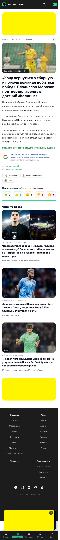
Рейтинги (14, 437)
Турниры (14, 442)
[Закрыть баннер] (51, 513)
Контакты (43, 472)
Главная (6, 39)
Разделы (14, 415)
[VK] (29, 487)
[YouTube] (36, 487)
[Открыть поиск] (44, 4)
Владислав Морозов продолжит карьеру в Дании (29, 147)
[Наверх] (29, 502)
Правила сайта (43, 466)
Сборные (43, 426)
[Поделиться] (54, 39)
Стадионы (43, 442)
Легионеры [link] (22, 242)
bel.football (14, 166)
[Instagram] (22, 487)
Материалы (14, 426)
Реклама (43, 477)
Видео (14, 431)
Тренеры (43, 437)
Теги (43, 415)
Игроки (43, 431)
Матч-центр (14, 448)
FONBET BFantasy (14, 453)
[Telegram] (15, 487)
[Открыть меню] (55, 4)
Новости (16, 39)
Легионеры (27, 39)
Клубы (43, 420)
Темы (43, 448)
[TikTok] (42, 487)
